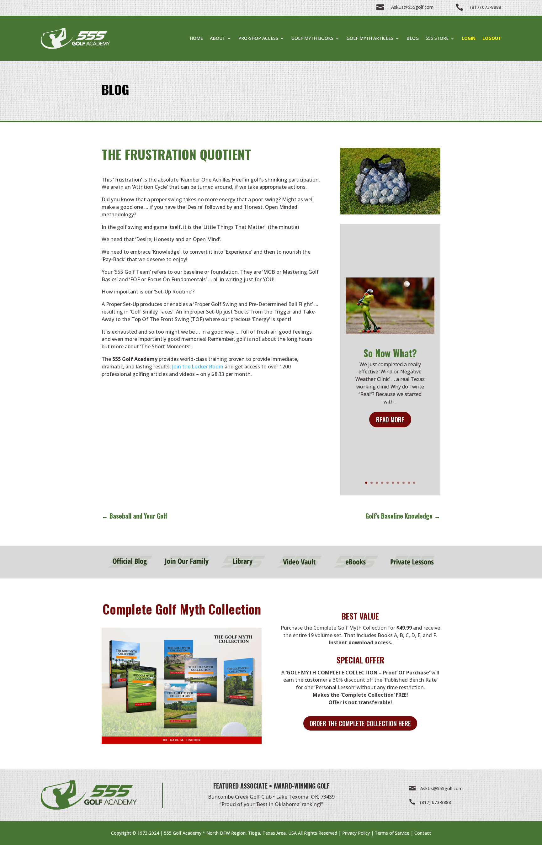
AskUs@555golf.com (441, 788)
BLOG (412, 38)
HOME (196, 38)
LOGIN (469, 38)
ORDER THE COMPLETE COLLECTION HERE (360, 723)
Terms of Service (392, 833)
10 (414, 483)
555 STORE (437, 38)
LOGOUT (491, 38)
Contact (422, 833)
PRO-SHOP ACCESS (258, 38)
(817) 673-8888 (435, 802)
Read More (390, 419)
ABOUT (217, 38)
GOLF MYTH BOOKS (312, 38)
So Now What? (390, 353)
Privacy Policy (356, 833)
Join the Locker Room (197, 366)
